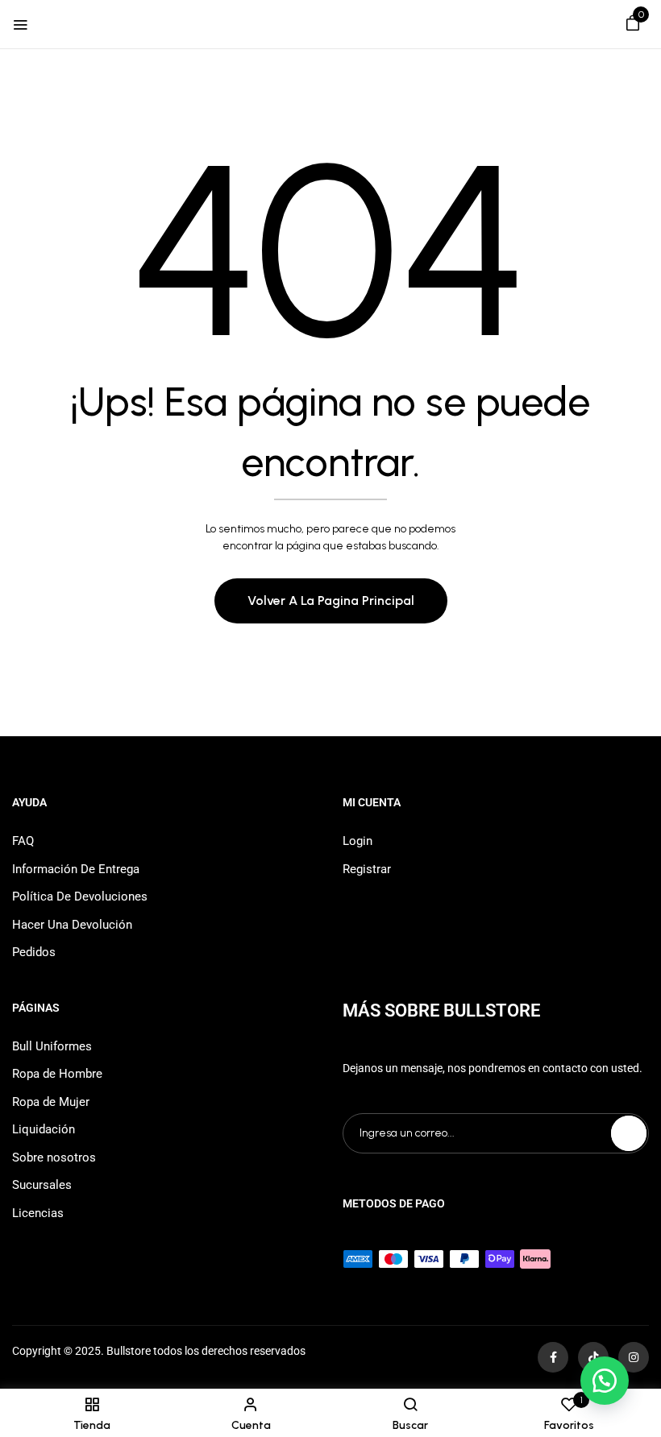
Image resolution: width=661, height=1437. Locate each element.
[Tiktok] (593, 1357)
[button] (633, 26)
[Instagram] (633, 1357)
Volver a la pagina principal (330, 600)
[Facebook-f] (553, 1357)
